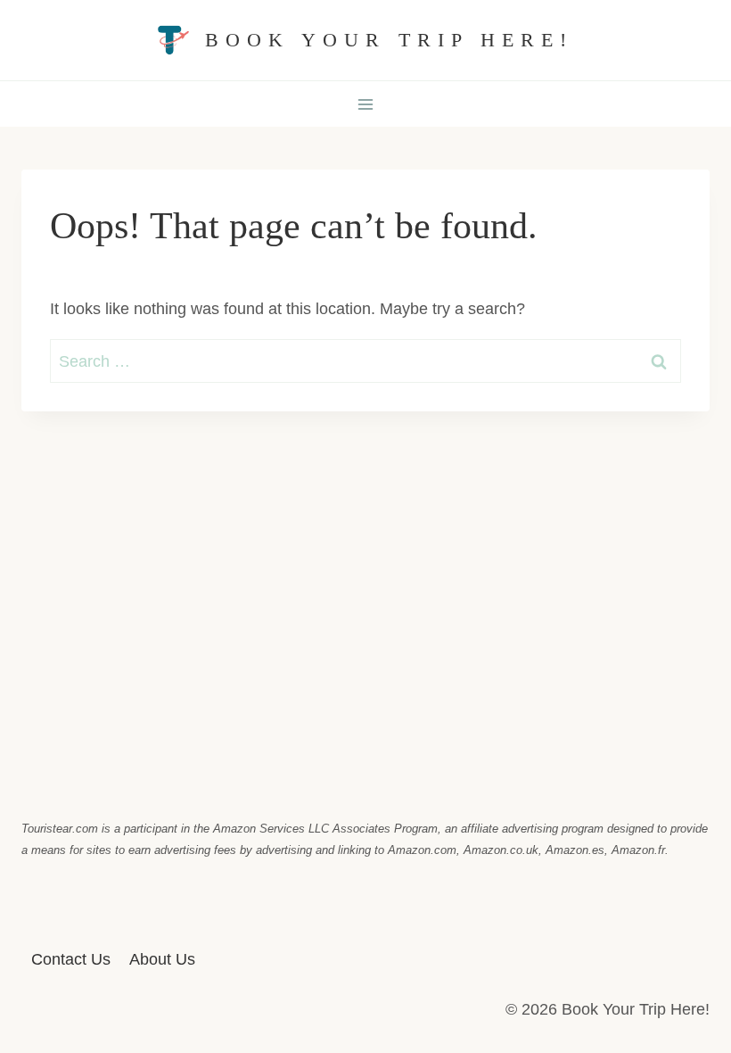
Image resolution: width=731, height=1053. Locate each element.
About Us (162, 959)
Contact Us (71, 959)
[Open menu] (365, 104)
